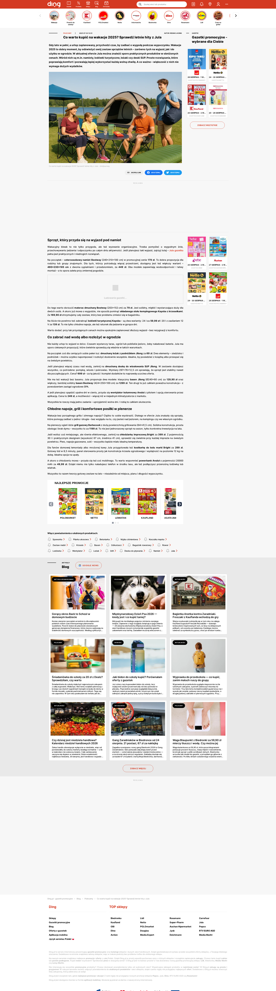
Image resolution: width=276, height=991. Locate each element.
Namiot (157, 551)
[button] (193, 4)
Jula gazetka (176, 250)
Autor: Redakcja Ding (173, 33)
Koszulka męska (156, 539)
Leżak (96, 551)
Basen (97, 545)
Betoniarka (105, 539)
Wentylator (77, 551)
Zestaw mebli (59, 545)
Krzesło (79, 545)
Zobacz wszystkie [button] (207, 125)
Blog (79, 899)
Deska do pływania (133, 551)
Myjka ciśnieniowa (129, 539)
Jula (173, 551)
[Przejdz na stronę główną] (53, 4)
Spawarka (57, 539)
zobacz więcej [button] (138, 768)
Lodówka (57, 551)
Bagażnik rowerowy (142, 545)
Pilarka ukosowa (81, 539)
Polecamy (89, 899)
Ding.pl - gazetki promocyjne (60, 899)
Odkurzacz (116, 545)
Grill (112, 551)
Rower (165, 545)
